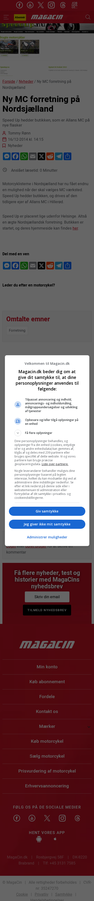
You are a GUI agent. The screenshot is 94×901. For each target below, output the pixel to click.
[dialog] (47, 450)
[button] (47, 433)
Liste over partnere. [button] (55, 464)
